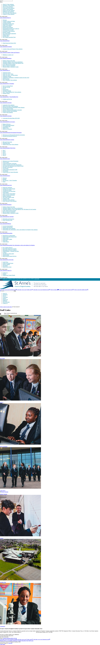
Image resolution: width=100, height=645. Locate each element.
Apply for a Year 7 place (8, 73)
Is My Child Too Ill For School (9, 210)
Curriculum (5, 8)
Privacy (5, 640)
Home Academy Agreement (9, 194)
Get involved (5, 168)
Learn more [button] (36, 278)
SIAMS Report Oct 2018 (8, 29)
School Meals (6, 192)
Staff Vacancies (6, 78)
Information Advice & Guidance (10, 250)
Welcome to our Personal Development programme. (14, 134)
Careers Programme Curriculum (9, 163)
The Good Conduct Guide (8, 197)
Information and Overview (8, 218)
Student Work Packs (7, 144)
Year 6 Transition (6, 80)
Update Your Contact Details (9, 188)
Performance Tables (7, 26)
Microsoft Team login (7, 142)
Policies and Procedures (8, 27)
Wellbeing (5, 11)
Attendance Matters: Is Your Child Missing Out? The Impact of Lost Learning (19, 209)
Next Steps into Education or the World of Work (13, 166)
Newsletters (5, 265)
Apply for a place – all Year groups (10, 75)
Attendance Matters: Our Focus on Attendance (13, 61)
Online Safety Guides (7, 239)
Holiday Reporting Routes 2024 (9, 236)
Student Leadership (7, 196)
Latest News (5, 262)
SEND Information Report (8, 125)
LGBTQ (4, 252)
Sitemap (1, 640)
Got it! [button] (1, 280)
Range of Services (7, 124)
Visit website (6, 314)
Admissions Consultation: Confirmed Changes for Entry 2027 (16, 77)
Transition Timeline (7, 90)
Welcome (5, 20)
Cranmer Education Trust (22, 640)
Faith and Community (7, 187)
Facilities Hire (6, 36)
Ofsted (4, 25)
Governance (5, 31)
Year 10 (4, 154)
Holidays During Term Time (9, 60)
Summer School (6, 93)
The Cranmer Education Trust (9, 37)
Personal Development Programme (10, 107)
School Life (5, 10)
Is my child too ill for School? (9, 64)
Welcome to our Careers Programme (10, 161)
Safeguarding (5, 228)
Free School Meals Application (9, 33)
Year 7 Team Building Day (8, 92)
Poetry (4, 181)
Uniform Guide (6, 198)
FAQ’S (4, 88)
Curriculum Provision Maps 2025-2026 (11, 118)
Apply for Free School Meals (9, 193)
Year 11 (4, 155)
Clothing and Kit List (7, 99)
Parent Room (5, 89)
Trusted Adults (6, 254)
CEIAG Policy (6, 162)
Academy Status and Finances (9, 49)
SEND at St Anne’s (7, 106)
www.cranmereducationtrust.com (28, 632)
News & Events (6, 13)
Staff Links (31, 640)
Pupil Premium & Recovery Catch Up (11, 28)
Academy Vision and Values (9, 21)
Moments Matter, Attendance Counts (10, 66)
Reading (4, 179)
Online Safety (6, 238)
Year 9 (4, 152)
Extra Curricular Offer (7, 220)
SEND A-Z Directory (7, 129)
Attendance (5, 5)
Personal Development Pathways (10, 136)
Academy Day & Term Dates (9, 191)
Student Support (6, 34)
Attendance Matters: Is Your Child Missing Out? (13, 63)
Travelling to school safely (8, 253)
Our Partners (5, 170)
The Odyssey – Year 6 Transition (10, 180)
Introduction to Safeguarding (9, 235)
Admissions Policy (7, 72)
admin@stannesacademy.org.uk (10, 638)
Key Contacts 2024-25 (7, 247)
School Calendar (6, 264)
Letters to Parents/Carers (8, 263)
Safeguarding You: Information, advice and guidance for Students (17, 229)
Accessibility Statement (12, 640)
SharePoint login (6, 143)
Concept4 (10, 643)
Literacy (4, 9)
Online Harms (6, 241)
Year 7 (4, 150)
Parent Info (5, 240)
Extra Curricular (6, 201)
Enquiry (4, 274)
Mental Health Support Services (9, 256)
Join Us (4, 6)
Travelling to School (7, 190)
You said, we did (6, 87)
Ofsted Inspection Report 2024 (9, 43)
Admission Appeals (7, 76)
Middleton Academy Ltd (8, 54)
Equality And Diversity (8, 227)
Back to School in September (9, 65)
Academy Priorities (7, 22)
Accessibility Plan (6, 126)
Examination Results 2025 (8, 23)
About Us (5, 4)
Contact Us (5, 14)
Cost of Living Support (8, 226)
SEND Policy (6, 127)
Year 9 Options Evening (8, 108)
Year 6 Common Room (8, 85)
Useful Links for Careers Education (10, 172)
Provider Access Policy (8, 167)
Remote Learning (6, 32)
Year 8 (4, 151)
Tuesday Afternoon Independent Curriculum (12, 109)
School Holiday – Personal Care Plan (11, 251)
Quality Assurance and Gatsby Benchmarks (12, 164)
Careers (4, 112)
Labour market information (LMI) (10, 169)
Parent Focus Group (7, 266)
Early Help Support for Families (9, 248)
